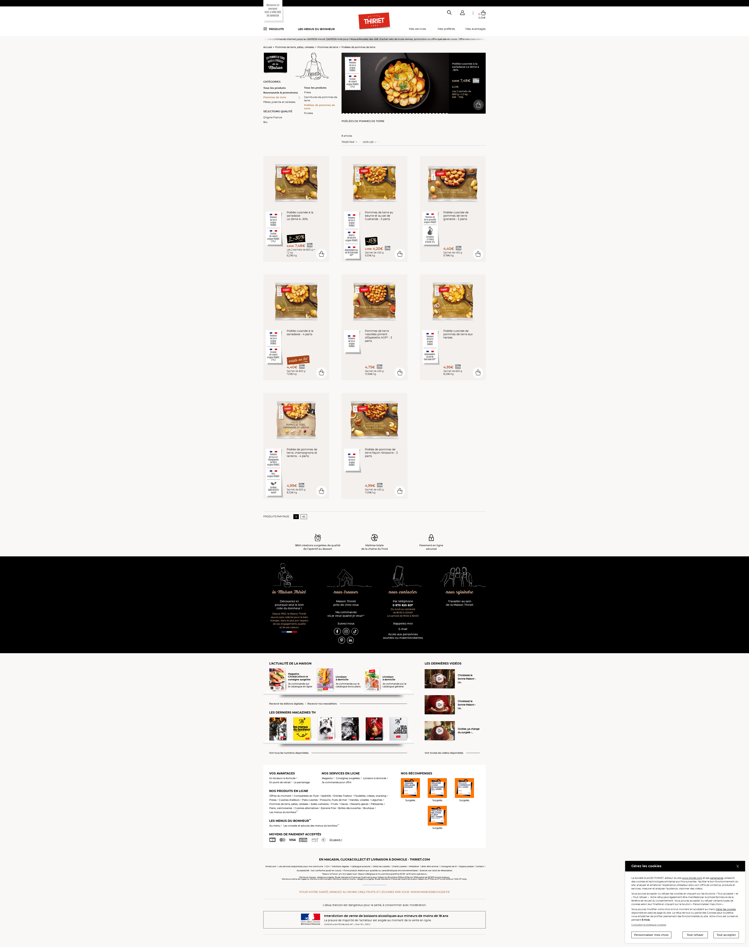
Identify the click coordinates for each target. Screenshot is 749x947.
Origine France (272, 117)
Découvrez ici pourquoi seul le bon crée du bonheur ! (289, 605)
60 (303, 516)
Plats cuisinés (310, 799)
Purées (308, 113)
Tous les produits (274, 87)
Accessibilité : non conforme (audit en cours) (319, 870)
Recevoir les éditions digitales (286, 704)
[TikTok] (354, 631)
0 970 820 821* (403, 605)
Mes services (417, 29)
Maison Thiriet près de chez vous (346, 603)
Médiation (414, 866)
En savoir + (336, 839)
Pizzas (273, 799)
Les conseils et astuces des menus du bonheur (311, 825)
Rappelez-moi (403, 623)
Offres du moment (280, 795)
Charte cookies (399, 866)
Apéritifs (326, 795)
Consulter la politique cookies (648, 924)
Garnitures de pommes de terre (320, 98)
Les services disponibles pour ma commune (301, 866)
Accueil (267, 47)
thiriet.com (270, 866)
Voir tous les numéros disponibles (289, 753)
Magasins (327, 778)
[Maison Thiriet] (374, 21)
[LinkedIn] (350, 640)
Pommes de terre (328, 47)
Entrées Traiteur (342, 795)
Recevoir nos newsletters (322, 704)
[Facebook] (337, 631)
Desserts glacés (359, 804)
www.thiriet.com (692, 878)
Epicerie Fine (328, 808)
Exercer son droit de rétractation (436, 870)
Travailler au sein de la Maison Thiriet (459, 603)
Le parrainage (302, 782)
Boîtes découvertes (349, 808)
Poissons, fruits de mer (333, 799)
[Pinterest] (341, 640)
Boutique (368, 808)
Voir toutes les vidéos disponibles (444, 753)
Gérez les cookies (381, 866)
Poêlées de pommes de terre (358, 47)
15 (296, 516)
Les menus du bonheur (316, 29)
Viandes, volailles (359, 799)
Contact (480, 866)
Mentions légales (340, 866)
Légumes (376, 799)
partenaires (716, 878)
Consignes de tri (449, 866)
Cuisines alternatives (307, 808)
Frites (307, 92)
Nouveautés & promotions (280, 92)
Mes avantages (475, 29)
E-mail (402, 629)
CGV (327, 866)
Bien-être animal (430, 866)
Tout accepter (726, 935)
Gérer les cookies (726, 909)
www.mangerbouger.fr (430, 892)
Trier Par (348, 142)
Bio (265, 122)
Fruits (334, 804)
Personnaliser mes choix (651, 935)
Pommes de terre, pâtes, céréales (294, 47)
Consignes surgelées (348, 778)
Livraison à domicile (374, 778)
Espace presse (466, 866)
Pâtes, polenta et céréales (279, 101)
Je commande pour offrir (336, 782)
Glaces (344, 804)
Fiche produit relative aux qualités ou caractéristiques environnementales (380, 870)
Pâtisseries (377, 804)
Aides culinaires (320, 804)
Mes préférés (446, 29)
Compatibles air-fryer (306, 795)
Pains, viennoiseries (280, 808)
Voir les (368, 142)
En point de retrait (280, 782)
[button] (462, 13)
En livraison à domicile (282, 778)
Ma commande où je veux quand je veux (346, 614)
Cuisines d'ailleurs (289, 799)
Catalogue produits (360, 866)
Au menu (274, 825)
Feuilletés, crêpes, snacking (370, 795)
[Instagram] (346, 631)
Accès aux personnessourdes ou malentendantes (403, 636)
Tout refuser (695, 935)
